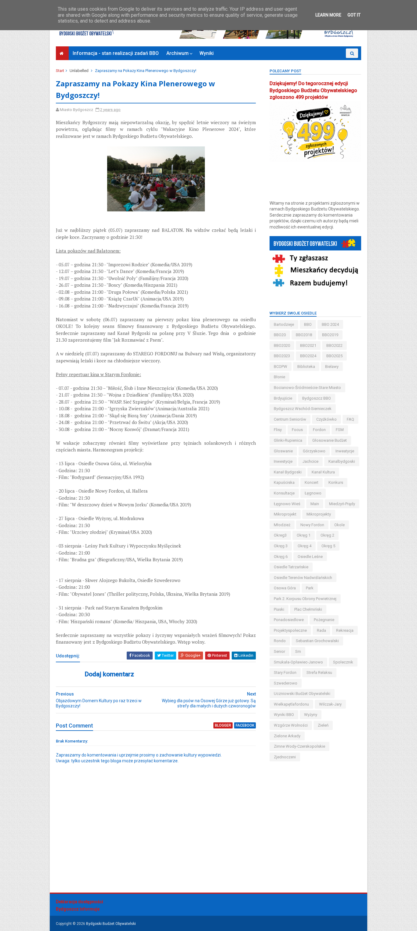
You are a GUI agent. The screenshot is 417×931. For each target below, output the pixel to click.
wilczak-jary (330, 704)
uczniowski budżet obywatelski (302, 693)
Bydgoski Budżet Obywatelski (111, 924)
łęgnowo (313, 493)
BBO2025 (334, 356)
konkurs (335, 482)
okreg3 (280, 535)
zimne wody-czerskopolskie (299, 746)
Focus (297, 429)
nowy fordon (312, 525)
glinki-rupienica (288, 440)
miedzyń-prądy (342, 503)
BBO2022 (334, 345)
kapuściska (284, 482)
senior (279, 651)
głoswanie (283, 451)
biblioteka (306, 366)
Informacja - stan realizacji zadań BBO (116, 53)
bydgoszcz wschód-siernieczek (303, 408)
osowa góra (285, 588)
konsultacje (284, 493)
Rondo (280, 640)
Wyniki (206, 53)
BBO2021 (308, 345)
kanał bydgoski (288, 472)
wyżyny (310, 714)
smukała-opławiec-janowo (298, 662)
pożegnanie (324, 619)
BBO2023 (282, 356)
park (310, 588)
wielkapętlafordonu (291, 704)
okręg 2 (327, 535)
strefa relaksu (319, 672)
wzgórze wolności (291, 725)
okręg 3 (281, 546)
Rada (321, 630)
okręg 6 (281, 556)
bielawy (332, 366)
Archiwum (177, 53)
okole (339, 525)
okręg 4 (304, 546)
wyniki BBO (284, 714)
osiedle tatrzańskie (291, 567)
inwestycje (283, 461)
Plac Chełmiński (308, 609)
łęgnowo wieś (287, 503)
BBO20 (280, 334)
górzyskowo (314, 451)
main (314, 503)
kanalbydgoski (341, 461)
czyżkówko (326, 419)
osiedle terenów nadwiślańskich (303, 577)
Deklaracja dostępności (79, 901)
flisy (278, 429)
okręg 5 (328, 546)
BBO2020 (282, 345)
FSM (340, 429)
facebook (245, 725)
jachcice (310, 461)
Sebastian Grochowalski (317, 640)
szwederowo (285, 683)
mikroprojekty (318, 514)
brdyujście (283, 398)
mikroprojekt (285, 514)
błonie (279, 377)
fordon (319, 429)
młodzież (282, 525)
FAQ (350, 419)
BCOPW (280, 366)
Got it (354, 15)
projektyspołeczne (290, 630)
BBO (308, 324)
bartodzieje (284, 324)
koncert (311, 482)
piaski (279, 609)
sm (298, 651)
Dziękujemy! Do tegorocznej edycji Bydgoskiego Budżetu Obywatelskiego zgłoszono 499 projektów (313, 90)
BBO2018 (304, 334)
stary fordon (285, 672)
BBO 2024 (330, 324)
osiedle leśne (310, 556)
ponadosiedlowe (289, 619)
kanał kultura (323, 472)
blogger (223, 725)
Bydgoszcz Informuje (78, 909)
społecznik (343, 662)
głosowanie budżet (329, 440)
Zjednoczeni (285, 757)
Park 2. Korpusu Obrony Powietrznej (305, 598)
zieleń (323, 725)
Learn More (328, 15)
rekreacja (345, 630)
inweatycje (344, 451)
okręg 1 (303, 535)
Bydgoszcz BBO (316, 398)
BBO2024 (308, 356)
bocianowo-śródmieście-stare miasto (307, 387)
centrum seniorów (290, 419)
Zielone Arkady (287, 736)
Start (60, 70)
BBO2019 (330, 334)
